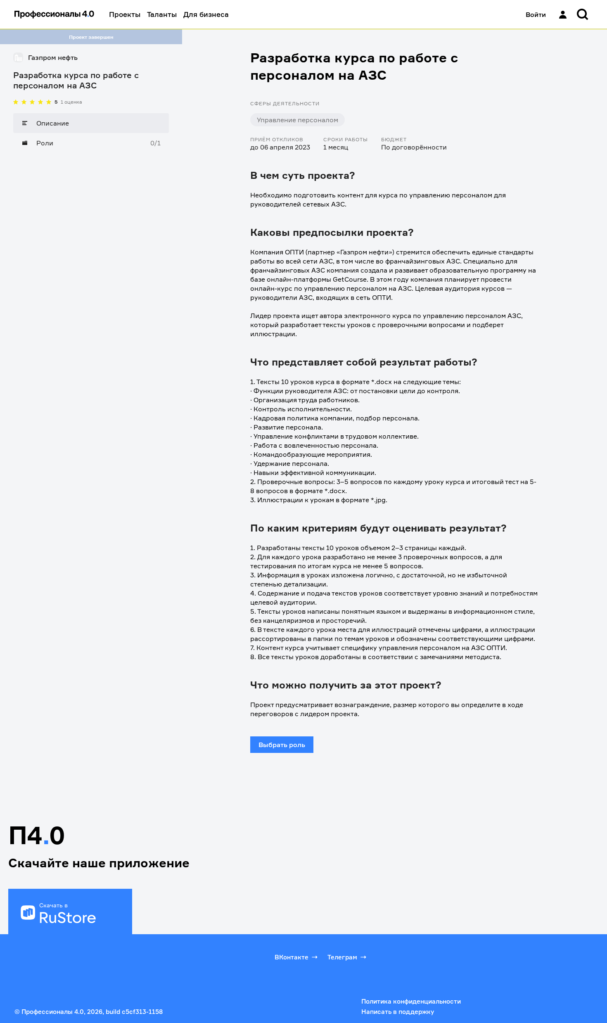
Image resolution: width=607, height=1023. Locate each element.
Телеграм (342, 957)
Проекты (124, 14)
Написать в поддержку (397, 1012)
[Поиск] (583, 14)
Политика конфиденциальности (411, 1001)
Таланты (162, 14)
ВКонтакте (291, 957)
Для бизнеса (206, 14)
